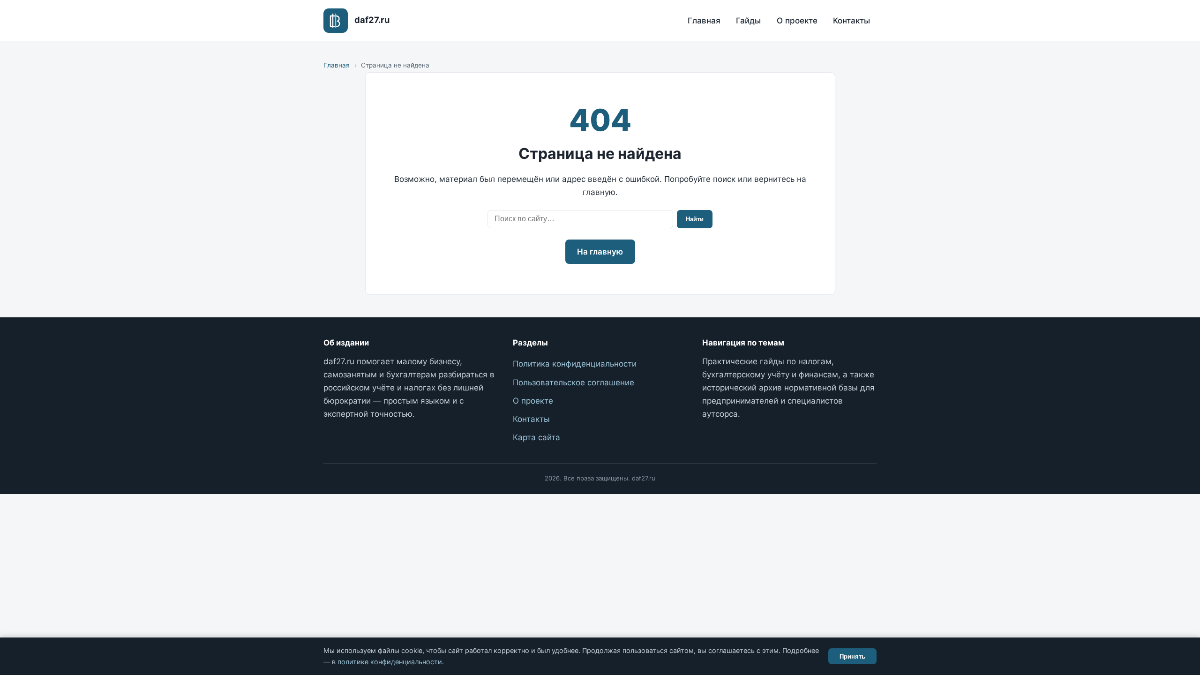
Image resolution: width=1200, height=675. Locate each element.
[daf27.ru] (335, 20)
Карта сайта (536, 437)
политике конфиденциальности (390, 662)
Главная (704, 20)
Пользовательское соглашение (573, 382)
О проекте (797, 20)
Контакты (851, 20)
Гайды (748, 20)
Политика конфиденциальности (575, 363)
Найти (695, 219)
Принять (852, 656)
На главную (600, 251)
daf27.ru (372, 20)
